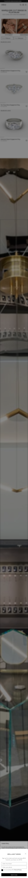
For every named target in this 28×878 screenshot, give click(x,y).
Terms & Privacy (18, 870)
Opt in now (14, 875)
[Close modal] (14, 439)
